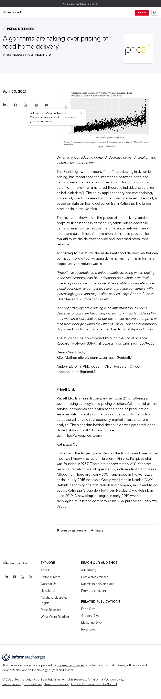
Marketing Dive (91, 622)
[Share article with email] (46, 105)
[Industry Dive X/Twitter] (22, 577)
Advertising (88, 570)
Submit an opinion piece (97, 584)
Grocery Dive (90, 616)
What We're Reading (55, 617)
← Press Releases (18, 29)
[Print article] (36, 105)
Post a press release (94, 577)
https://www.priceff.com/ (82, 435)
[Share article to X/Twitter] (25, 105)
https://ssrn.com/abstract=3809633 (126, 343)
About (45, 570)
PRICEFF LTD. (42, 54)
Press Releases (51, 610)
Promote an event (93, 591)
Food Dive (88, 609)
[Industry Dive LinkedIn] (6, 577)
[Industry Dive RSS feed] (31, 577)
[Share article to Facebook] (15, 105)
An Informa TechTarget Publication (80, 3)
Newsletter (48, 591)
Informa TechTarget (70, 665)
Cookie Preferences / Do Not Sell (94, 684)
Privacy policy (11, 684)
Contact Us (48, 584)
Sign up (142, 12)
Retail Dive (88, 629)
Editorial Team (50, 577)
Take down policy (56, 684)
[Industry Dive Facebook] (14, 577)
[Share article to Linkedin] (5, 105)
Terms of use (33, 684)
